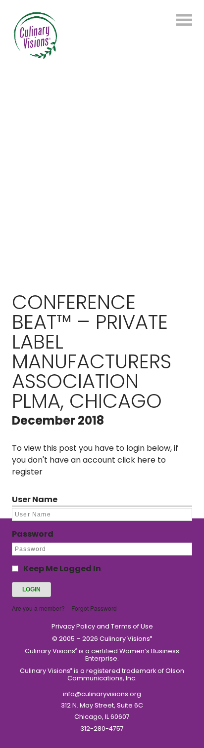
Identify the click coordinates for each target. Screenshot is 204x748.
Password (32, 534)
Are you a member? (38, 608)
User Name (34, 499)
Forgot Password (94, 608)
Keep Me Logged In (62, 568)
